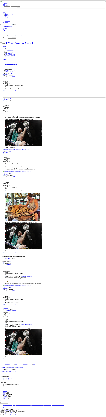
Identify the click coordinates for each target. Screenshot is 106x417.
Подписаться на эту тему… (11, 64)
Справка (7, 15)
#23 (11, 151)
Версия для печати (9, 61)
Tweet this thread (8, 56)
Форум (4, 13)
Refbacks (5, 398)
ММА (4, 30)
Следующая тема (13, 371)
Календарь (7, 16)
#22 (11, 98)
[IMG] (4, 393)
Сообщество (8, 17)
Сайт (4, 12)
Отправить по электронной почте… (12, 62)
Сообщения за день (9, 14)
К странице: (5, 37)
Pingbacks (5, 397)
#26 (11, 287)
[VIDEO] (5, 394)
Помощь (4, 4)
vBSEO (12, 412)
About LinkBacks (9, 50)
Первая (12, 35)
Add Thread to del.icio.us (10, 54)
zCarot (6, 413)
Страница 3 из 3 (3, 35)
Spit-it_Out (16, 95)
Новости (5, 31)
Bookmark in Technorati (10, 55)
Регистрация (5, 3)
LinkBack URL (10, 48)
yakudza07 (26, 95)
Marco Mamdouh (13, 414)
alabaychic (7, 364)
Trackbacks (5, 396)
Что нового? (5, 22)
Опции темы (5, 59)
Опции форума (8, 18)
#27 (11, 306)
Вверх (29, 90)
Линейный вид (8, 69)
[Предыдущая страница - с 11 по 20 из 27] (18, 35)
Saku (34, 364)
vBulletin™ (7, 410)
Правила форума (3, 400)
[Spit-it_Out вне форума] (11, 101)
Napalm (6, 95)
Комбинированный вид (10, 70)
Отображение (5, 66)
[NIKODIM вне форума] (11, 76)
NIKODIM (7, 258)
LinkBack (4, 46)
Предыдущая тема (5, 371)
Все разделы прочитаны (13, 20)
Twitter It (13, 379)
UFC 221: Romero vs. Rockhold (19, 43)
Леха (16, 364)
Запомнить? (6, 9)
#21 (11, 73)
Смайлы (4, 392)
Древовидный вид (9, 71)
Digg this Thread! (8, 53)
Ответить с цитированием (20, 90)
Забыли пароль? (6, 5)
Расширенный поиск (7, 26)
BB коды (5, 391)
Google (12, 378)
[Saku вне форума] (9, 264)
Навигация (7, 21)
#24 (11, 173)
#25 (11, 261)
